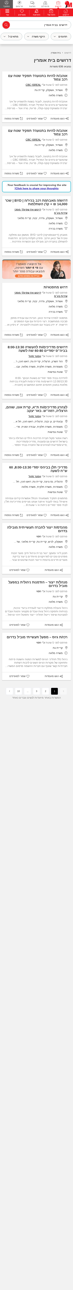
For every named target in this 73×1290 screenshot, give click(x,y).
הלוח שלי (51, 15)
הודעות (32, 6)
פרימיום (19, 6)
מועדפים (22, 15)
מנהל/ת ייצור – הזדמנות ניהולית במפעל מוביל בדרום (37, 584)
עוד (7, 15)
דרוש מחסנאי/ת (55, 287)
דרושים (58, 6)
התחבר (6, 6)
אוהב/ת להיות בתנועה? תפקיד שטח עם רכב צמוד (37, 77)
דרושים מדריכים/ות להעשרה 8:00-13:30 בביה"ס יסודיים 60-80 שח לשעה (37, 349)
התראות (36, 15)
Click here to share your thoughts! (37, 188)
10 (18, 691)
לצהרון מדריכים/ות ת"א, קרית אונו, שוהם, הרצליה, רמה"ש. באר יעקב (36, 409)
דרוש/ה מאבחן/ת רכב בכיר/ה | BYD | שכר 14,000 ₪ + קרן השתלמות (36, 202)
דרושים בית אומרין (52, 60)
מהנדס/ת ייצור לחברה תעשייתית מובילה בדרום (37, 529)
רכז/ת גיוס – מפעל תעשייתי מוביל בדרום (37, 637)
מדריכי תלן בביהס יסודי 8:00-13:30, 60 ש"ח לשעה (38, 469)
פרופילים (45, 6)
